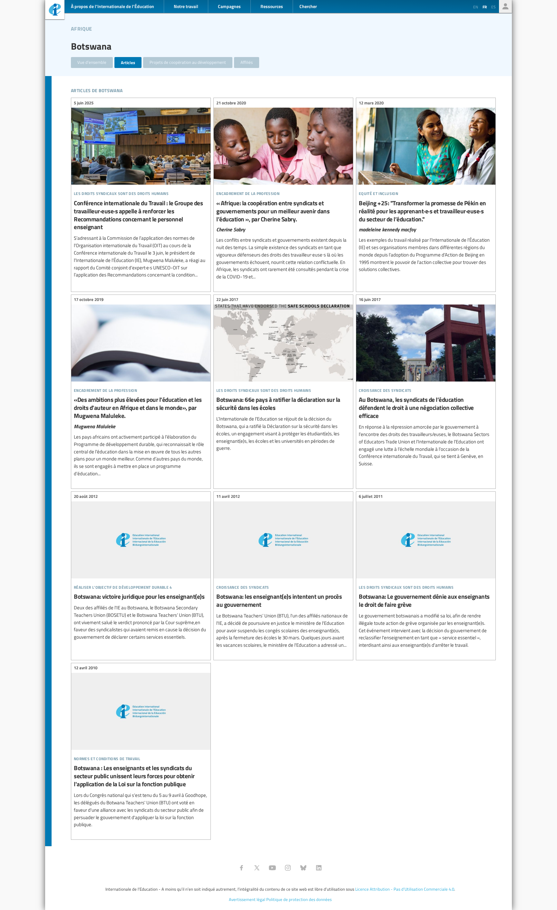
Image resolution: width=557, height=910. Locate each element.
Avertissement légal (247, 899)
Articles (128, 62)
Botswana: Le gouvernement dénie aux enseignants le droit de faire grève (425, 572)
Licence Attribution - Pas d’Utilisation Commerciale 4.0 (404, 889)
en (475, 6)
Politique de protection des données (299, 899)
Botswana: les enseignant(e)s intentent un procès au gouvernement (283, 572)
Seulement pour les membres (505, 6)
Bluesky (303, 868)
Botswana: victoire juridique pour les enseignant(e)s (140, 568)
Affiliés (246, 62)
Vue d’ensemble (91, 62)
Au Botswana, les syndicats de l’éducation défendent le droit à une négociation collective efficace (425, 382)
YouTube (272, 868)
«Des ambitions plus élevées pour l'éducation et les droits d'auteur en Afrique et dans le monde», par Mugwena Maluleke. (140, 387)
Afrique (81, 28)
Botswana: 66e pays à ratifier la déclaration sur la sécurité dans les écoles (283, 375)
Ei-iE (54, 10)
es (493, 6)
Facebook (241, 868)
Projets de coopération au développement (188, 62)
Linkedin (319, 868)
